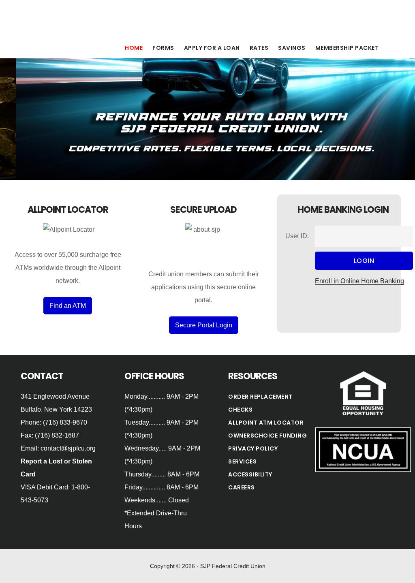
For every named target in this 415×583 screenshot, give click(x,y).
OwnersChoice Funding (267, 435)
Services (242, 461)
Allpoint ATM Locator (266, 423)
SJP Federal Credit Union (93, 18)
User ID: (297, 236)
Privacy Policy (253, 448)
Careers (241, 487)
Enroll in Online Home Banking (359, 281)
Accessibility (250, 474)
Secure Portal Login (203, 325)
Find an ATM (67, 305)
